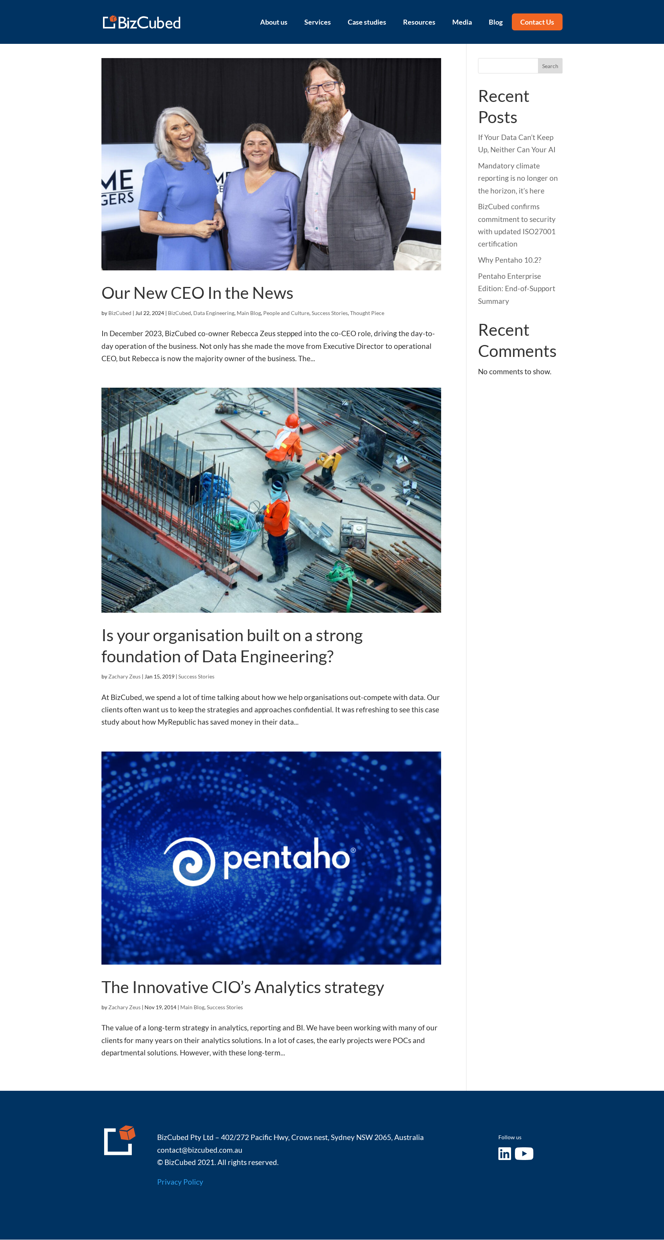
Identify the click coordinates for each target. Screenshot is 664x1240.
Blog (496, 22)
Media (462, 22)
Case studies (367, 22)
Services (317, 22)
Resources (419, 22)
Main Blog (249, 313)
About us (273, 22)
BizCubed (119, 313)
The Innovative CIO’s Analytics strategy (242, 987)
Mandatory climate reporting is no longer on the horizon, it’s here (518, 178)
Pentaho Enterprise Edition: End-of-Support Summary (516, 288)
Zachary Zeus (124, 676)
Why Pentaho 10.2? (509, 259)
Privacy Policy (180, 1181)
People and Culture (286, 313)
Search (550, 66)
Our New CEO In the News (197, 292)
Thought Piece (367, 313)
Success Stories (330, 313)
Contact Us (537, 22)
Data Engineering (213, 313)
